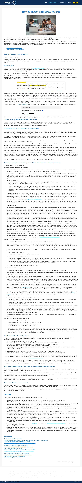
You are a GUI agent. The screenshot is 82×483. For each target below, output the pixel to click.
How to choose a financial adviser (15, 49)
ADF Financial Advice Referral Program (56, 423)
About (46, 2)
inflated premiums (26, 287)
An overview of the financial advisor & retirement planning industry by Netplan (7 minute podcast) (26, 440)
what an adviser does (39, 38)
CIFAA (33, 423)
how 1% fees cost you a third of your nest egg (50, 237)
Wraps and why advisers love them (12, 457)
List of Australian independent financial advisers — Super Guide (18, 446)
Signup (75, 2)
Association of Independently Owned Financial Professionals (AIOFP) (19, 449)
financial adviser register (23, 104)
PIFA (36, 423)
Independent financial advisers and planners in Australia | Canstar (19, 451)
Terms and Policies (77, 481)
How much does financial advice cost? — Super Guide (16, 453)
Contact (69, 2)
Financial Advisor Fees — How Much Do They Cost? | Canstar (18, 454)
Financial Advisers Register (38, 68)
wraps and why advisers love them (34, 199)
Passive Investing (52, 2)
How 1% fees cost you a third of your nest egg (14, 456)
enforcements (19, 71)
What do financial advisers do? (14, 48)
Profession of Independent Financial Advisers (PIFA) (16, 445)
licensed (26, 416)
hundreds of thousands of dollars (35, 358)
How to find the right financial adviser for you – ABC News (17, 441)
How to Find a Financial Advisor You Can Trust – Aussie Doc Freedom (19, 443)
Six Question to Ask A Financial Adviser (13, 438)
